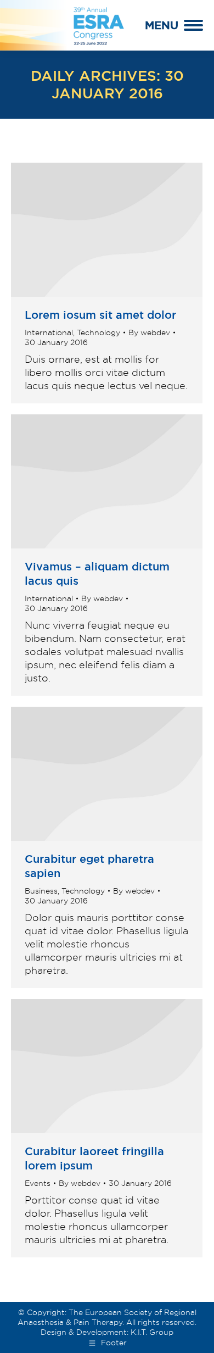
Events (37, 1183)
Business (41, 890)
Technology (98, 332)
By (149, 332)
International (49, 332)
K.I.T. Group (152, 1332)
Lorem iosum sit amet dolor (100, 315)
